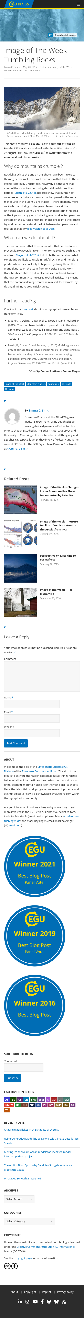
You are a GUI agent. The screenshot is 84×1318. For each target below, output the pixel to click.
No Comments (32, 70)
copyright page (23, 1258)
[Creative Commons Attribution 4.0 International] (7, 1268)
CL (19, 1099)
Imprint (46, 1292)
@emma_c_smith (17, 448)
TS (6, 1110)
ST (72, 1105)
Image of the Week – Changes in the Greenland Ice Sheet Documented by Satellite (59, 491)
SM (51, 1105)
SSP (58, 1105)
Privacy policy (65, 1292)
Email (7, 712)
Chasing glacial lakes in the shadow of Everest (31, 1129)
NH (24, 1105)
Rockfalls (66, 383)
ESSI (41, 1099)
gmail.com (15, 825)
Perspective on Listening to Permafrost (58, 558)
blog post (27, 309)
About (14, 1292)
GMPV (9, 1105)
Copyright (30, 1292)
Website (9, 727)
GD (54, 1099)
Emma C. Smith (12, 66)
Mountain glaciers (36, 383)
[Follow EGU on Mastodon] (49, 1301)
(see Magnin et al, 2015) (41, 228)
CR (26, 1099)
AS (7, 1099)
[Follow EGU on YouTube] (35, 1301)
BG (13, 1099)
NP (32, 1105)
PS (44, 1105)
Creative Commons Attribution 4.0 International (46, 1247)
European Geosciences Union (39, 771)
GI (60, 1099)
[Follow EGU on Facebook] (42, 1301)
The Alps (9, 388)
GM (66, 1099)
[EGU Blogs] (19, 7)
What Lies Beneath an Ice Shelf (22, 1178)
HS (17, 1105)
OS (38, 1105)
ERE (33, 1099)
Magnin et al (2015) (27, 255)
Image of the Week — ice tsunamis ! (56, 592)
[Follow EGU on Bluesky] (56, 1301)
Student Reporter (13, 70)
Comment (10, 659)
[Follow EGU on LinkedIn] (20, 1301)
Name (7, 697)
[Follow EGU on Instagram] (27, 1301)
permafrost (53, 383)
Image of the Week (62, 66)
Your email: (11, 1061)
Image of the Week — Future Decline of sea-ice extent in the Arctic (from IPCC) (59, 525)
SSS (66, 1105)
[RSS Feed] (64, 1301)
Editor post (45, 66)
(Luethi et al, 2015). (25, 193)
